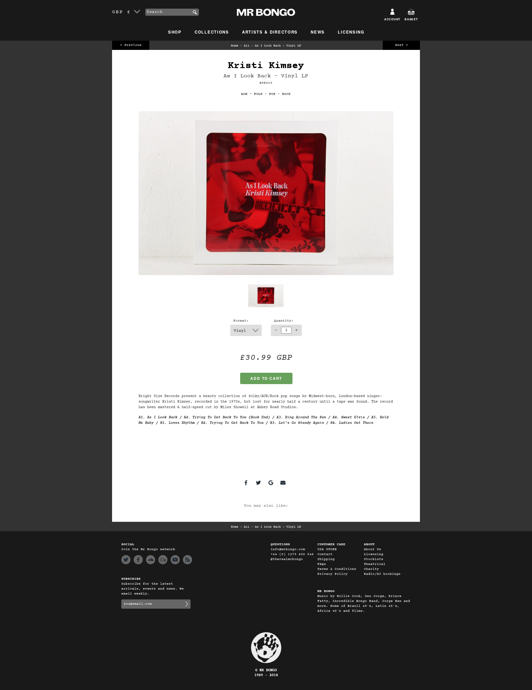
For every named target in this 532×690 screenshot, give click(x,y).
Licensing (351, 32)
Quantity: (283, 321)
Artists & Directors (270, 32)
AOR (244, 94)
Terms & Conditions (336, 569)
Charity (371, 569)
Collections (212, 32)
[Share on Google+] (270, 482)
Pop (272, 94)
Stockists (373, 559)
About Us (372, 549)
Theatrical (374, 564)
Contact (324, 554)
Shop (175, 32)
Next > (401, 45)
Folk (258, 94)
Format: (240, 321)
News (318, 32)
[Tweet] (258, 482)
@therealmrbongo (287, 559)
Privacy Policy (332, 574)
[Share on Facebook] (246, 482)
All (246, 46)
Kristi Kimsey (266, 65)
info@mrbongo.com (288, 549)
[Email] (283, 482)
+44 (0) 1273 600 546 (292, 554)
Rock (286, 94)
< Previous (131, 45)
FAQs (321, 564)
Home (234, 46)
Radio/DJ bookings (382, 574)
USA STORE (327, 549)
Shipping (326, 559)
